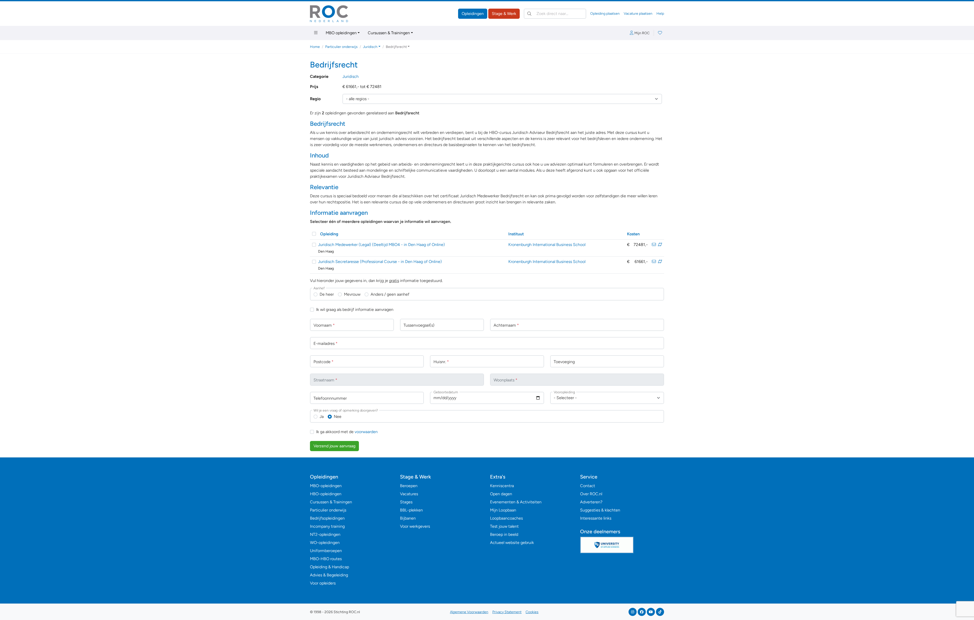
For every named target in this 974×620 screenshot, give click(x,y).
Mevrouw (352, 294)
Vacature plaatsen (638, 13)
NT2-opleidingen (325, 534)
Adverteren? (591, 502)
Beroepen (409, 485)
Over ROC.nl (591, 493)
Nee (337, 416)
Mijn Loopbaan (503, 510)
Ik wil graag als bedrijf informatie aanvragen (354, 309)
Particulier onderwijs (341, 47)
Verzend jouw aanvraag (334, 446)
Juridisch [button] (370, 47)
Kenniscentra (502, 485)
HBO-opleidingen (325, 493)
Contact (587, 485)
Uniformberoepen (326, 550)
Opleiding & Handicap (329, 566)
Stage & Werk (504, 13)
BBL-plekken (411, 510)
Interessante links (595, 518)
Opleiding (329, 234)
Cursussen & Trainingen (389, 32)
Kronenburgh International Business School (546, 244)
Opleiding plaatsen (605, 13)
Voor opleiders (323, 583)
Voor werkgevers (415, 526)
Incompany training (327, 526)
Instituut (516, 234)
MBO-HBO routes (326, 558)
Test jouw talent (504, 526)
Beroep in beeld (504, 534)
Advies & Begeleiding (329, 575)
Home (315, 47)
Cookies (532, 612)
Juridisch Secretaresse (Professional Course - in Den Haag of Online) (380, 261)
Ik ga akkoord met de (347, 431)
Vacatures (409, 493)
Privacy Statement (506, 612)
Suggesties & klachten (600, 510)
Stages (406, 502)
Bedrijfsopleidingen (327, 518)
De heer (327, 294)
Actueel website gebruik (512, 542)
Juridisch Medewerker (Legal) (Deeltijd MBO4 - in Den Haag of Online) (381, 244)
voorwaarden (366, 431)
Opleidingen (473, 13)
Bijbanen (408, 518)
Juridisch (350, 76)
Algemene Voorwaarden (469, 612)
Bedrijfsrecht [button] (396, 47)
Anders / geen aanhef (390, 294)
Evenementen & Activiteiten (516, 502)
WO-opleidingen (325, 542)
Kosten (633, 234)
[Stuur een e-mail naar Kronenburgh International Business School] (654, 244)
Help (660, 13)
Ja (322, 416)
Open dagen (501, 493)
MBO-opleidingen (326, 485)
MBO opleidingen (341, 32)
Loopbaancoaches (506, 518)
